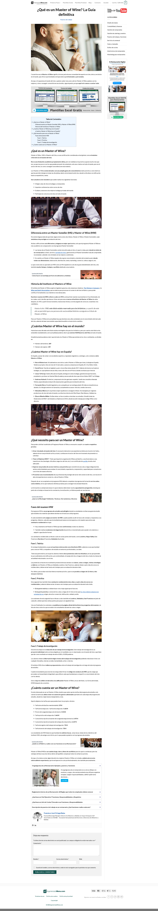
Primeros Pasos (55, 2)
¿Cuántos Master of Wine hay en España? (51, 131)
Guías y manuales (112, 44)
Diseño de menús (112, 23)
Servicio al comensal (113, 40)
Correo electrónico (62, 859)
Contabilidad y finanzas (114, 26)
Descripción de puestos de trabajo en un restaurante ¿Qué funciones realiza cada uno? (61, 807)
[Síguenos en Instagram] (111, 896)
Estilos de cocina (112, 47)
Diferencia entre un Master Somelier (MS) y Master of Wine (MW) (55, 124)
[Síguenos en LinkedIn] (118, 896)
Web (80, 859)
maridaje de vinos (60, 252)
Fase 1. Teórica (42, 138)
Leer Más (64, 780)
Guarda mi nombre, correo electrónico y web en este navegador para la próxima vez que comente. (66, 867)
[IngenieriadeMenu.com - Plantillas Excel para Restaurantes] (39, 2)
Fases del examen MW (42, 135)
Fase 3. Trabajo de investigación (48, 142)
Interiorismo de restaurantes (116, 51)
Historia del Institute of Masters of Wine (47, 126)
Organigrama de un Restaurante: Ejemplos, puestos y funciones (53, 765)
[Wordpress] (33, 825)
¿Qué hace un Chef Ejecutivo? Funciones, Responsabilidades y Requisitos (56, 797)
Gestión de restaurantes (114, 30)
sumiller (85, 461)
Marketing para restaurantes (116, 54)
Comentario (37, 843)
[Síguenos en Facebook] (108, 896)
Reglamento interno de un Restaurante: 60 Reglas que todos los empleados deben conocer (62, 792)
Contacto (98, 2)
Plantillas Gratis (68, 2)
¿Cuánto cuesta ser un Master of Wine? (45, 144)
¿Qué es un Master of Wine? (45, 122)
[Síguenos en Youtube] (121, 896)
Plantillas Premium (81, 2)
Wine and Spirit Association (40, 290)
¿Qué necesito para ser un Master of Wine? (48, 133)
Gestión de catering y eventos (116, 33)
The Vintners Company (91, 288)
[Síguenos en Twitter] (115, 896)
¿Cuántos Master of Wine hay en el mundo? (46, 129)
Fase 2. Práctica (42, 140)
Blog (90, 2)
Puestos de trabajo (66, 19)
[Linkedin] (35, 825)
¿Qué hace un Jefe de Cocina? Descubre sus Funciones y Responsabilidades (57, 802)
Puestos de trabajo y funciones (116, 37)
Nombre (36, 859)
